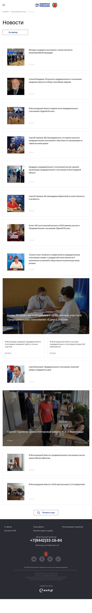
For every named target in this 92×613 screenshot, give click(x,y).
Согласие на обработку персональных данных (46, 579)
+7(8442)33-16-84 (46, 540)
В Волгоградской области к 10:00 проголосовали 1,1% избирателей (57, 484)
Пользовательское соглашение (46, 573)
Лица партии (38, 527)
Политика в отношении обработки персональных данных (46, 577)
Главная (6, 11)
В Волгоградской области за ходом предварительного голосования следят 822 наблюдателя (67, 344)
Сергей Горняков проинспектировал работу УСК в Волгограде (45, 431)
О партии (8, 527)
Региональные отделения (72, 527)
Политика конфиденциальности (46, 575)
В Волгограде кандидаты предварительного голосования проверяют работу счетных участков (23, 344)
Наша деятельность (18, 11)
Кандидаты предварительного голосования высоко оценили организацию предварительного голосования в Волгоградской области (55, 170)
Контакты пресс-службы (43, 531)
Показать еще (48, 513)
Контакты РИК (10, 531)
